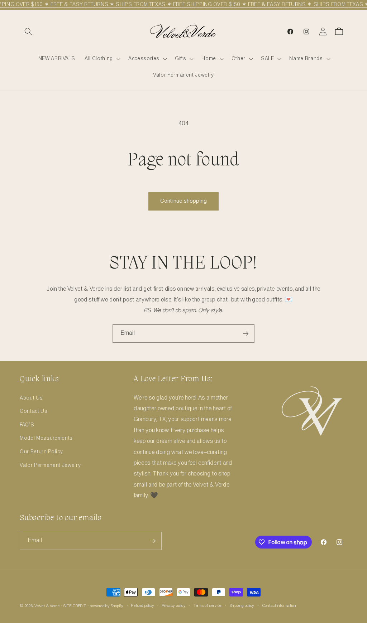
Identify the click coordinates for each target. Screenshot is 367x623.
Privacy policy (174, 606)
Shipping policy (242, 606)
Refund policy (142, 606)
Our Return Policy (41, 452)
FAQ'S (27, 425)
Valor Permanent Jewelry (50, 465)
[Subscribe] (245, 333)
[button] (28, 31)
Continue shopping (183, 201)
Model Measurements (46, 438)
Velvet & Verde (47, 606)
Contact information (279, 606)
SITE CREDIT (74, 606)
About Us (31, 398)
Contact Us (34, 411)
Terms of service (207, 606)
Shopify (117, 606)
